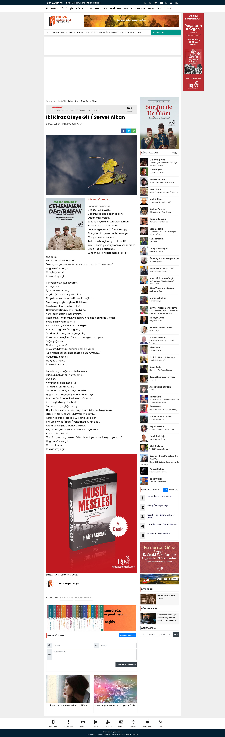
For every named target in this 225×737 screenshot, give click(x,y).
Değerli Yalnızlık (155, 320)
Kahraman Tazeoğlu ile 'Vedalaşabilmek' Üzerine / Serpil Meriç (166, 617)
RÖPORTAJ (82, 8)
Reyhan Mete (156, 426)
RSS (160, 726)
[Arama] (150, 3)
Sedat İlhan (155, 199)
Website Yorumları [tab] (127, 635)
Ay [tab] (177, 490)
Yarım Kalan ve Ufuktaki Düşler (162, 182)
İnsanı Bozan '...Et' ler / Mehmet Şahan (157, 517)
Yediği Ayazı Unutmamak (159, 449)
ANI (105, 8)
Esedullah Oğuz (158, 436)
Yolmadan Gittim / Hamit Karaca (159, 526)
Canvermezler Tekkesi (158, 222)
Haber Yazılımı (132, 734)
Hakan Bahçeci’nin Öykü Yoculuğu (163, 409)
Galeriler (83, 726)
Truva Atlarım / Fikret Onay (156, 498)
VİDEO (161, 8)
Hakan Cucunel (158, 219)
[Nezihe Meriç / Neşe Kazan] (148, 599)
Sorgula (152, 380)
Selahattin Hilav (155, 350)
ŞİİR (71, 8)
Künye (133, 726)
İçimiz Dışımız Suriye (158, 439)
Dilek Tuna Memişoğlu (161, 288)
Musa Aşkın (155, 169)
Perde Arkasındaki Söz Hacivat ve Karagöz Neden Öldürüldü (163, 312)
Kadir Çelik (155, 478)
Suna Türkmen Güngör (161, 278)
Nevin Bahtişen (157, 179)
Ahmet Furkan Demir (160, 327)
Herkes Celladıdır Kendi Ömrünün (163, 192)
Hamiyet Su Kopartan (161, 268)
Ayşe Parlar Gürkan (160, 386)
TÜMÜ (174, 153)
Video (95, 726)
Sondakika (68, 726)
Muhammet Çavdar (160, 416)
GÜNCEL (55, 8)
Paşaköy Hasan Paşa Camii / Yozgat (161, 341)
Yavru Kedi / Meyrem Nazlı (155, 535)
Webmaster (147, 726)
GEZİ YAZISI (115, 8)
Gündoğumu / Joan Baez (160, 212)
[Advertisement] (112, 77)
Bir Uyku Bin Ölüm (156, 419)
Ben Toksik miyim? (157, 360)
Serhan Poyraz (157, 209)
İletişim (121, 726)
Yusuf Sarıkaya (157, 337)
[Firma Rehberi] (161, 3)
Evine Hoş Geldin (156, 251)
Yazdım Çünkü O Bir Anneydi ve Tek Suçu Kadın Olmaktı (164, 400)
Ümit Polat (155, 406)
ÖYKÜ (64, 8)
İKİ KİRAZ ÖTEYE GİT (84, 598)
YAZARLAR (140, 8)
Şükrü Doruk (156, 238)
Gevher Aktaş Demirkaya (163, 307)
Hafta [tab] (171, 490)
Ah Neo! (152, 390)
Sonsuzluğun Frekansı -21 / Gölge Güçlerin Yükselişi (163, 163)
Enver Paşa (154, 330)
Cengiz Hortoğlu (158, 248)
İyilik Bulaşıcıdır (155, 261)
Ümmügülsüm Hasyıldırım (164, 258)
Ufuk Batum (156, 446)
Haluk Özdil (155, 396)
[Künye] (171, 3)
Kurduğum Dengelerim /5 (160, 202)
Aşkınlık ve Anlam (156, 172)
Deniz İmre (155, 189)
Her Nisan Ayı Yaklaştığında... (161, 370)
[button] (169, 8)
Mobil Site (53, 726)
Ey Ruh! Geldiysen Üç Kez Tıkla (161, 429)
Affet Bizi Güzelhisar (157, 482)
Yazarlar (108, 726)
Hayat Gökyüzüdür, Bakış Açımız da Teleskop (159, 463)
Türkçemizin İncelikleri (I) (159, 271)
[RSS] (176, 3)
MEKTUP (128, 8)
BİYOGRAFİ (95, 8)
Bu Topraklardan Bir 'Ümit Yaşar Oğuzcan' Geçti (162, 233)
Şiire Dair (153, 241)
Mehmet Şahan (157, 298)
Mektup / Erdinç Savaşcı (154, 507)
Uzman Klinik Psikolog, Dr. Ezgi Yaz (163, 458)
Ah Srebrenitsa (155, 291)
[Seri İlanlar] (166, 3)
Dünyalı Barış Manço (157, 472)
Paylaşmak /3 (155, 301)
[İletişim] (155, 3)
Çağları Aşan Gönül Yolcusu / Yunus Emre (161, 282)
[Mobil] (145, 3)
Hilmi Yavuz (155, 347)
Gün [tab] (165, 490)
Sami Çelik (155, 367)
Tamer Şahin (156, 469)
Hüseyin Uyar (156, 317)
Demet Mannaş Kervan (162, 377)
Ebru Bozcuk (156, 228)
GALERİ (151, 8)
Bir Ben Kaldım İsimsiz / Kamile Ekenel (83, 3)
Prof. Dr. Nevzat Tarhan (162, 357)
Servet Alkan (66, 598)
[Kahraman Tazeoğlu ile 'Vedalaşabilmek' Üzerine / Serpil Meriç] (148, 618)
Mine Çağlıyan (157, 159)
